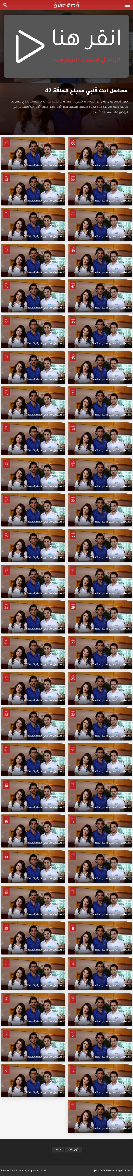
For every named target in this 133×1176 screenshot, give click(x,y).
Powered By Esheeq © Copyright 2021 (23, 1171)
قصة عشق (99, 1171)
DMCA (58, 1149)
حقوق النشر (73, 1149)
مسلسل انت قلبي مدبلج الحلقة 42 (86, 90)
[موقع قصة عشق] (66, 5)
